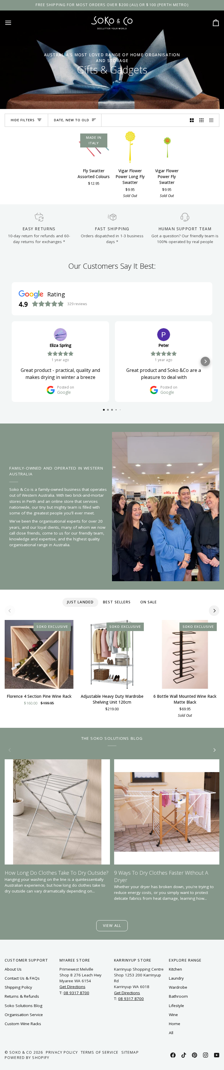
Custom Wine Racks (23, 1023)
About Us (13, 969)
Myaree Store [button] (75, 960)
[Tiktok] (183, 1055)
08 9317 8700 (76, 992)
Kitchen (175, 969)
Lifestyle (176, 1005)
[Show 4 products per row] (212, 120)
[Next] (214, 610)
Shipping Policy (18, 987)
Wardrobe (178, 987)
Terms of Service (99, 1052)
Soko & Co (20, 1052)
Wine (173, 1014)
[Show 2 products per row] (192, 120)
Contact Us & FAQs (22, 978)
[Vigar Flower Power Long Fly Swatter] (130, 147)
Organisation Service (24, 1014)
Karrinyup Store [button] (132, 960)
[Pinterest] (194, 1055)
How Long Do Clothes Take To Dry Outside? (56, 872)
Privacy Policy (62, 1052)
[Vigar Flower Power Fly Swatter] (166, 147)
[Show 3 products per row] (201, 120)
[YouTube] (216, 1055)
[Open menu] (13, 22)
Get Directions (72, 986)
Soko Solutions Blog (23, 1005)
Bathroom (178, 996)
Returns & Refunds (22, 996)
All (171, 1032)
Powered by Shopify (27, 1057)
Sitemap (130, 1052)
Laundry (176, 978)
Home (174, 1023)
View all (112, 925)
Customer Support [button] (26, 960)
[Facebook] (173, 1055)
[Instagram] (205, 1055)
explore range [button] (185, 960)
